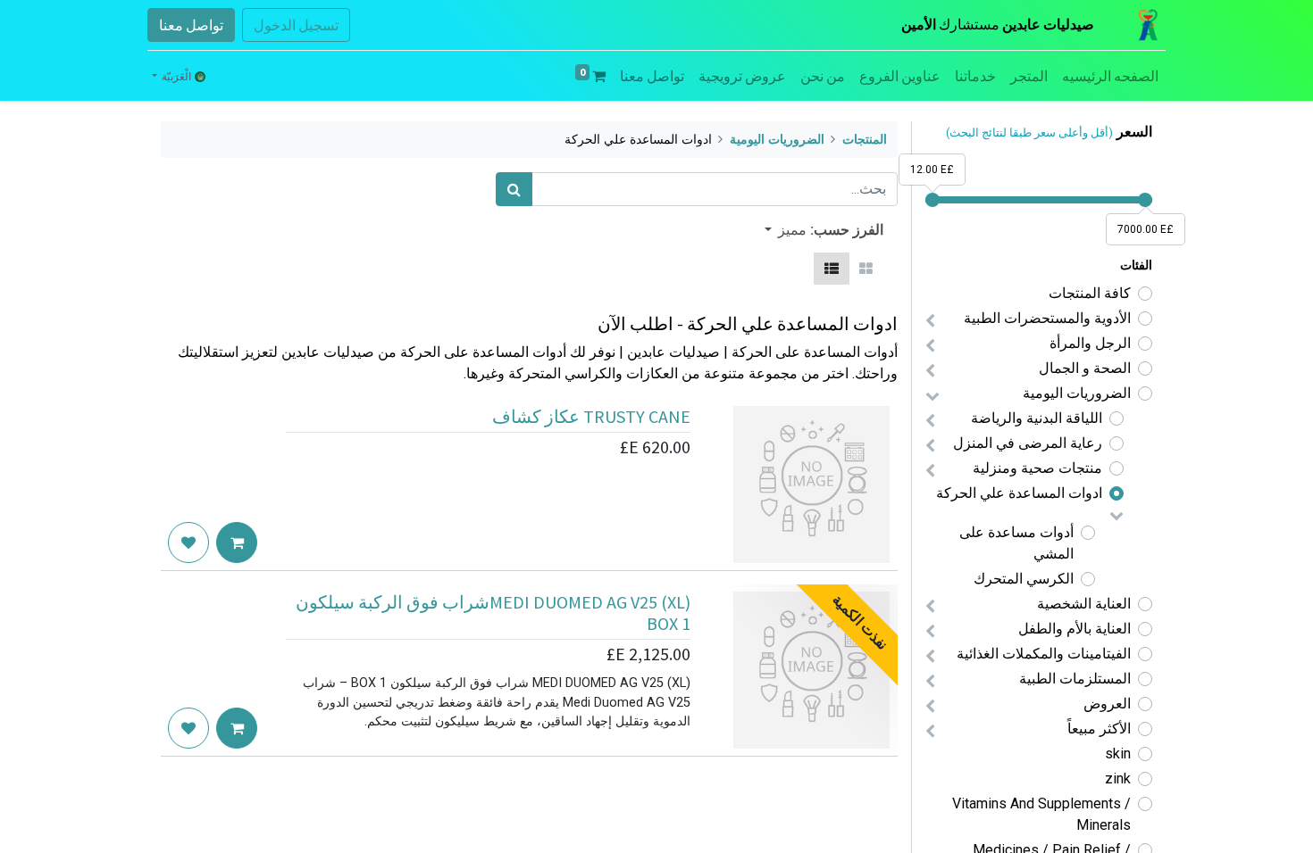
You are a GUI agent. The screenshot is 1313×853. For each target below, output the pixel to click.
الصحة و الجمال (1085, 368)
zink (1118, 778)
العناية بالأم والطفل (1074, 628)
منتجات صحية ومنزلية (1037, 468)
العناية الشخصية (1084, 603)
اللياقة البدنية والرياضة (1036, 418)
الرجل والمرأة (1090, 343)
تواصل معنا (191, 25)
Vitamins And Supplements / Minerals (1041, 814)
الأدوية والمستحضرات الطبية (1047, 318)
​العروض (1107, 703)
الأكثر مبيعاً (1099, 728)
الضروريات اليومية (1077, 393)
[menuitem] (1110, 76)
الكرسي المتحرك (1024, 578)
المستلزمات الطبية (1075, 678)
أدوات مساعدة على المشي (1016, 543)
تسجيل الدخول (296, 25)
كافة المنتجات (1090, 293)
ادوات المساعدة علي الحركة (1019, 492)
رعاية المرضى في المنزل (1027, 443)
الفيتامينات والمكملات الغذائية (1044, 653)
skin (1118, 753)
